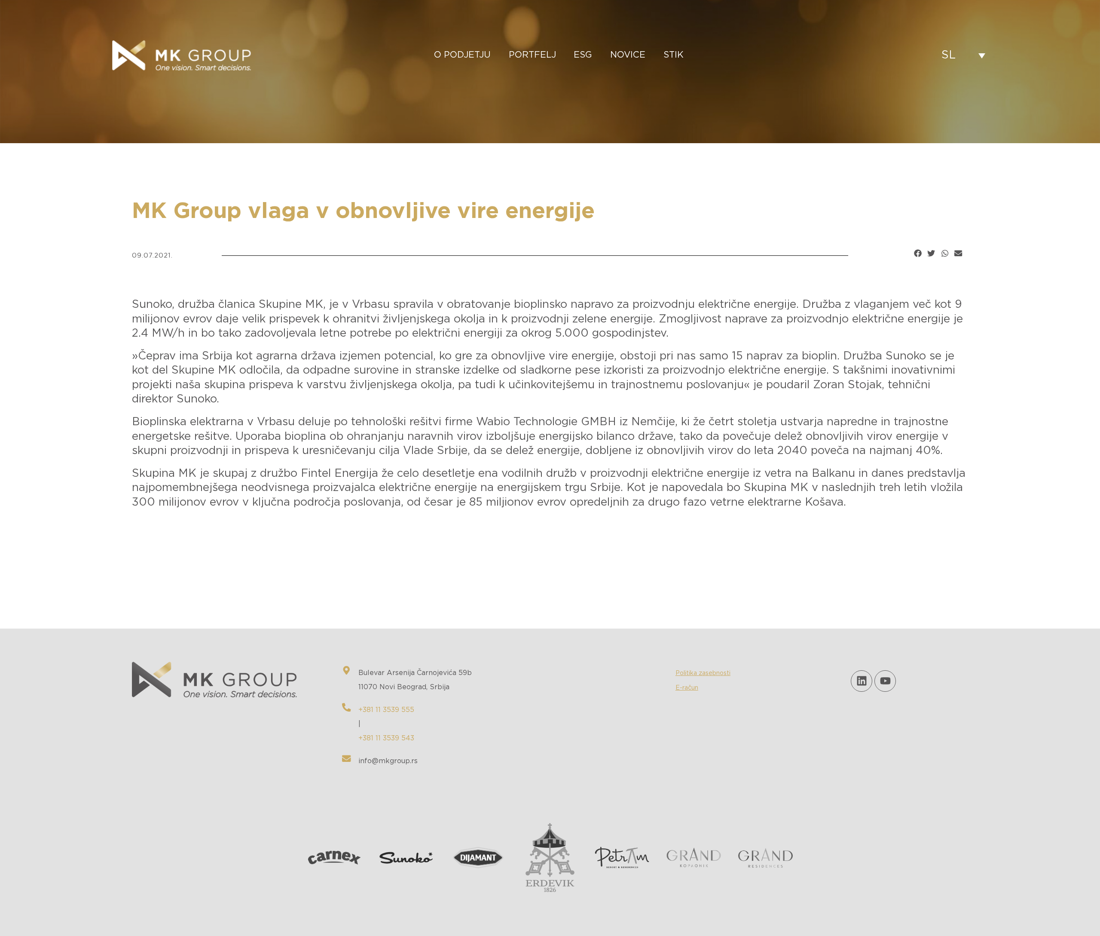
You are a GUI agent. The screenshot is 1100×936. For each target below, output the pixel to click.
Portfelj (532, 55)
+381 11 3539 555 (386, 709)
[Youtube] (885, 681)
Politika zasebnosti (702, 673)
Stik (673, 55)
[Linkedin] (861, 681)
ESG (583, 55)
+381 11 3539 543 (386, 738)
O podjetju (462, 55)
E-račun (686, 688)
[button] (918, 253)
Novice (627, 55)
